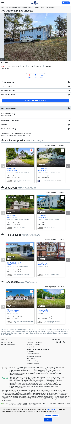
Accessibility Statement (34, 356)
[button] (66, 2)
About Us (29, 345)
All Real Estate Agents (8, 345)
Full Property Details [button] (8, 94)
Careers (37, 345)
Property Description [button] (8, 90)
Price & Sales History (8, 129)
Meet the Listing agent (9, 108)
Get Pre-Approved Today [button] (9, 120)
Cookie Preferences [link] (33, 363)
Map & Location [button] (8, 82)
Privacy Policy (31, 347)
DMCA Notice (31, 358)
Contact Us (38, 342)
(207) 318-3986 (58, 180)
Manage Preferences (51, 415)
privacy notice (51, 409)
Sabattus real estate (35, 333)
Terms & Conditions (33, 354)
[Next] (68, 166)
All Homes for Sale (7, 342)
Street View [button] (7, 86)
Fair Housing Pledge (33, 361)
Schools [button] (4, 125)
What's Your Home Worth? (35, 100)
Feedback (30, 342)
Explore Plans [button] (32, 404)
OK (48, 420)
